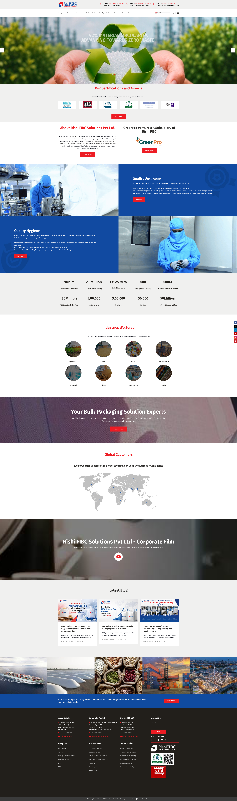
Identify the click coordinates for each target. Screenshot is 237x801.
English (159, 13)
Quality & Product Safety (66, 756)
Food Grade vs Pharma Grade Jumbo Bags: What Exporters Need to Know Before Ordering (76, 628)
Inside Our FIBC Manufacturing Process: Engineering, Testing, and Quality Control (157, 628)
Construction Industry (127, 767)
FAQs (60, 767)
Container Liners (94, 752)
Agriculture (73, 362)
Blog (59, 763)
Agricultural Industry (126, 748)
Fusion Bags (93, 770)
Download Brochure (64, 759)
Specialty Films (94, 767)
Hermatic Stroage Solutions (98, 759)
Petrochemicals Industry (128, 759)
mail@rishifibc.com (67, 736)
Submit (158, 731)
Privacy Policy (131, 799)
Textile (163, 385)
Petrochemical (163, 362)
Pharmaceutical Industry (128, 756)
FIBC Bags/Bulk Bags (95, 748)
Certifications (62, 748)
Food (103, 362)
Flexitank (92, 763)
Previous (56, 105)
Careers (61, 752)
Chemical (73, 385)
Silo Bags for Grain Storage (98, 756)
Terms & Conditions (143, 799)
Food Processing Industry (128, 752)
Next (181, 105)
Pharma (133, 362)
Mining (103, 385)
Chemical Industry (126, 763)
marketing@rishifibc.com (99, 736)
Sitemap (122, 799)
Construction (133, 385)
